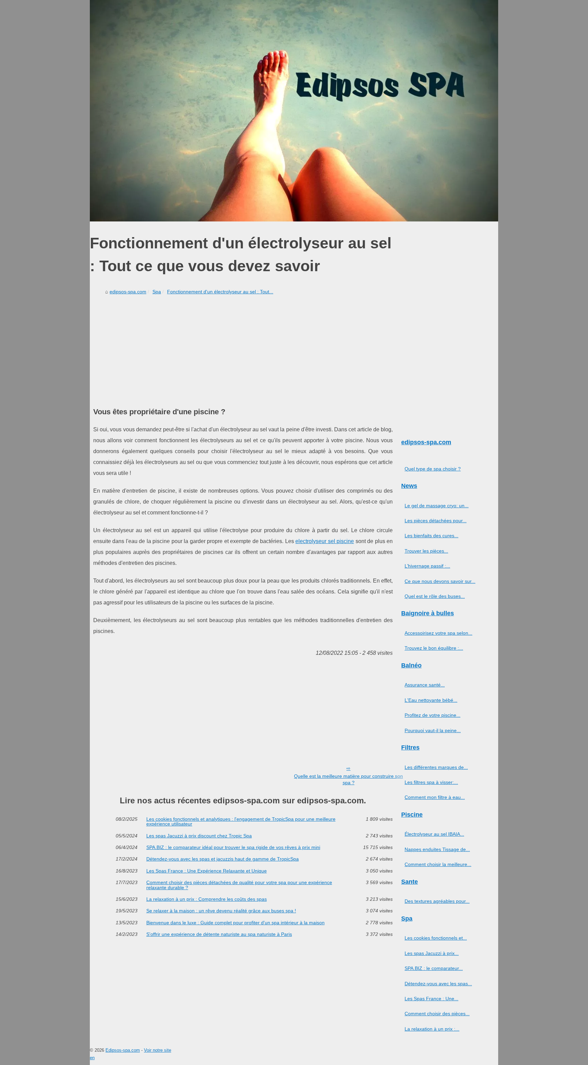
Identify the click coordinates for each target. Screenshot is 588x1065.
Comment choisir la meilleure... (438, 864)
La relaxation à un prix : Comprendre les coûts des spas (206, 899)
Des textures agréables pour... (437, 901)
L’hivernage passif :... (427, 566)
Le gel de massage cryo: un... (437, 505)
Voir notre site (157, 1050)
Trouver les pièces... (426, 551)
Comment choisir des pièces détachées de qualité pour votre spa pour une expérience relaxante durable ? (239, 885)
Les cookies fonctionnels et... (436, 938)
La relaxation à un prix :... (432, 1029)
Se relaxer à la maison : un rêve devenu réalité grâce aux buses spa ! (221, 910)
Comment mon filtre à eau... (435, 797)
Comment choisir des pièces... (437, 1013)
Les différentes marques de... (436, 767)
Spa (156, 291)
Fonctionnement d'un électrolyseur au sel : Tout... (220, 291)
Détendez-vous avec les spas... (438, 983)
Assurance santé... (425, 685)
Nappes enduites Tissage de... (437, 849)
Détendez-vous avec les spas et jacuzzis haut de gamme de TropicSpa (222, 858)
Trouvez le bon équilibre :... (434, 648)
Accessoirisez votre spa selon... (438, 633)
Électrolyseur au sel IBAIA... (434, 834)
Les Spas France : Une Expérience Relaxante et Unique (206, 870)
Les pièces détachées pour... (436, 520)
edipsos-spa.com (128, 291)
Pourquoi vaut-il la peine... (433, 730)
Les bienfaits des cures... (431, 535)
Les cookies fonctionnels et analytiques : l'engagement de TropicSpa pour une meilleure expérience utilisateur (241, 822)
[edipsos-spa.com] (294, 110)
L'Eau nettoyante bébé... (431, 700)
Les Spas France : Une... (431, 998)
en (92, 1057)
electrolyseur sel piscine (324, 541)
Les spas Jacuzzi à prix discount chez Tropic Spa (199, 835)
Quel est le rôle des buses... (435, 596)
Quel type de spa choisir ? (433, 469)
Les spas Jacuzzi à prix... (432, 953)
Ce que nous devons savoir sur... (440, 581)
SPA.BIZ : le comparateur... (434, 968)
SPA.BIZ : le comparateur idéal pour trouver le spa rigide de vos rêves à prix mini (233, 847)
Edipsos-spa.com (122, 1050)
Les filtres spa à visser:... (431, 782)
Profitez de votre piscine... (432, 715)
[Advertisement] (243, 348)
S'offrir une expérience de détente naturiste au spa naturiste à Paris (219, 934)
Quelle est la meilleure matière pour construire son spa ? (348, 779)
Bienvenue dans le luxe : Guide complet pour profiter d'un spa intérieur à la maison (235, 922)
